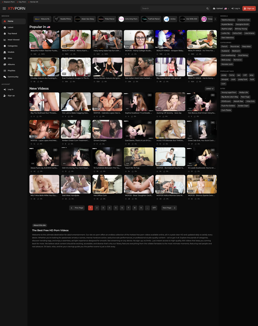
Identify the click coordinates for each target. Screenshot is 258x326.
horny (232, 75)
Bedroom (236, 51)
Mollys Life (243, 92)
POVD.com (226, 101)
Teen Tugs (245, 97)
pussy (224, 75)
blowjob (225, 79)
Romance (237, 60)
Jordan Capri (243, 106)
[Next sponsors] (215, 19)
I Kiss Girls (250, 101)
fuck (252, 79)
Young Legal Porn (229, 92)
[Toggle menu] (4, 8)
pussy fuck (242, 79)
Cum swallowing (228, 55)
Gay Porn (22, 2)
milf (245, 75)
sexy (251, 75)
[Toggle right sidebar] (217, 155)
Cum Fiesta (226, 110)
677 (154, 208)
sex (238, 75)
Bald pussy (226, 60)
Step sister (246, 47)
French (224, 47)
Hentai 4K (34, 2)
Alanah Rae (238, 101)
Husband (225, 51)
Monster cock (227, 64)
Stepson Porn (9, 2)
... (147, 208)
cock (233, 79)
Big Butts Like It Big (230, 97)
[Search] (207, 8)
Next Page (167, 208)
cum (223, 84)
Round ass (235, 47)
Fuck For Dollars (228, 106)
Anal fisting (243, 55)
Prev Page (79, 208)
